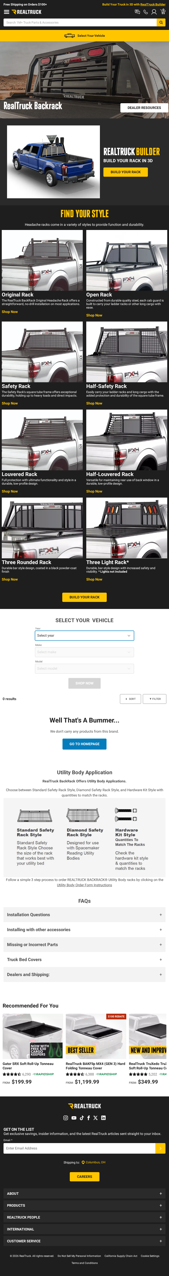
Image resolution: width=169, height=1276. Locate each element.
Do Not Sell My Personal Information (79, 1256)
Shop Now (10, 312)
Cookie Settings (150, 1256)
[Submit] (160, 1148)
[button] (84, 914)
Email (8, 1140)
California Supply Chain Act (121, 1256)
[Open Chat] (137, 12)
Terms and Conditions (85, 1263)
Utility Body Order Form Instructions (84, 885)
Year (37, 628)
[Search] (161, 22)
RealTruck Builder (152, 4)
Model (38, 661)
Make (38, 645)
